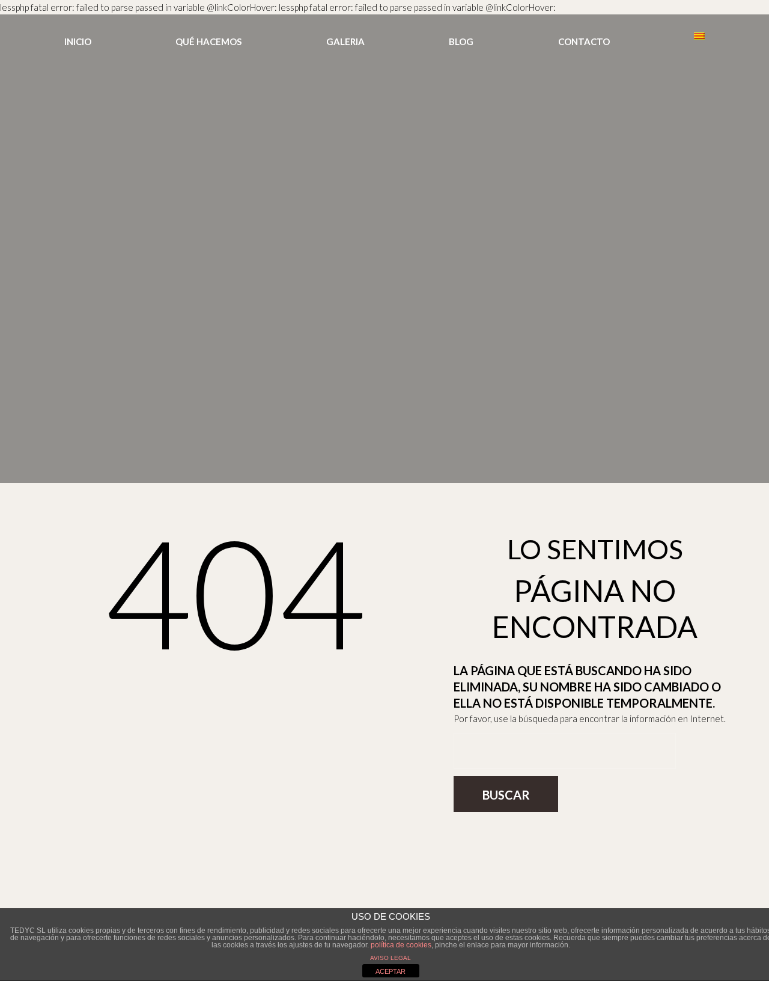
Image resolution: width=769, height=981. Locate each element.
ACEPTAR (390, 971)
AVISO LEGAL (390, 958)
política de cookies (401, 945)
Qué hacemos (208, 41)
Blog (461, 41)
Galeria (345, 41)
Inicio (77, 41)
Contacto (584, 41)
